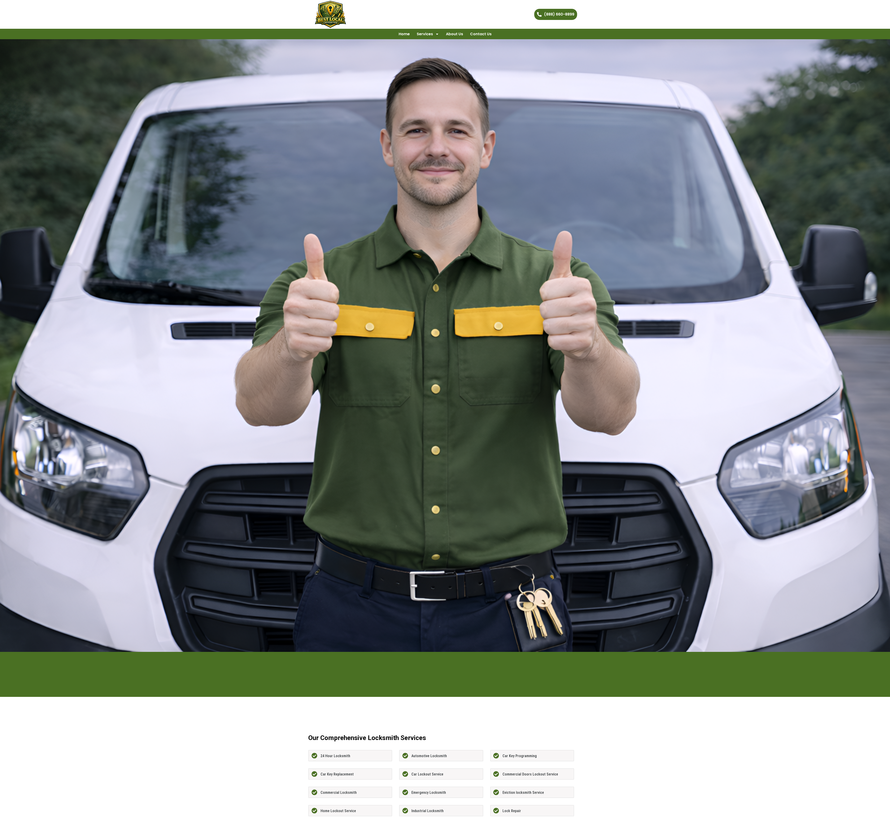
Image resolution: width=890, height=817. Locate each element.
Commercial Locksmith (339, 792)
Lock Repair (511, 811)
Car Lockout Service (427, 774)
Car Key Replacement (337, 774)
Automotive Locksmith (429, 756)
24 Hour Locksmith (335, 756)
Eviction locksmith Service (523, 792)
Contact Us (481, 34)
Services (425, 34)
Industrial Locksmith (427, 811)
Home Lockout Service (338, 811)
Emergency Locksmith (428, 792)
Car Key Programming (519, 756)
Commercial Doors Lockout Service (530, 774)
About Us (454, 34)
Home (404, 34)
